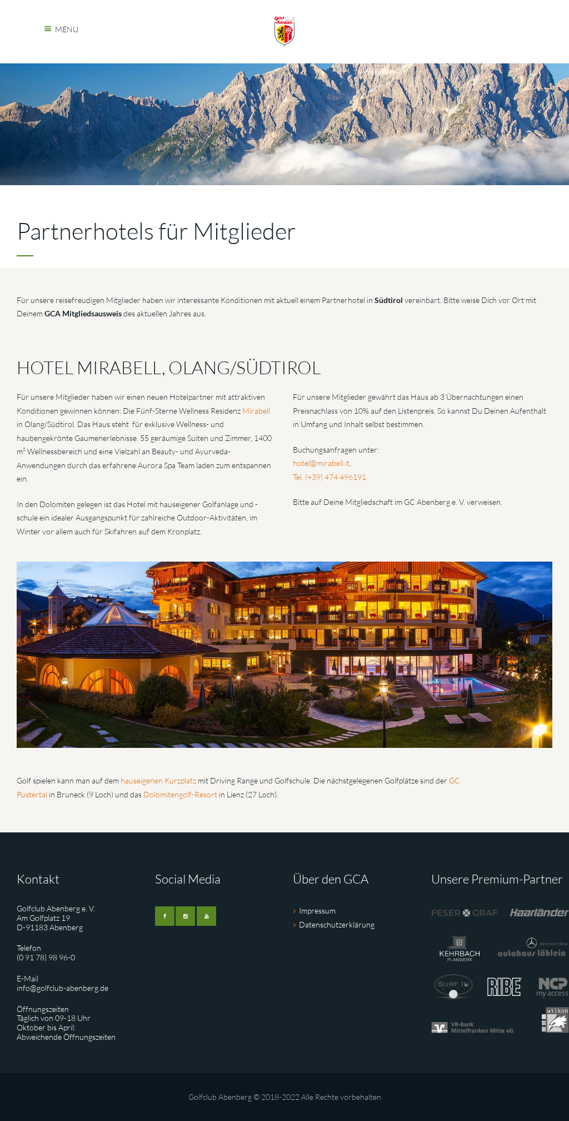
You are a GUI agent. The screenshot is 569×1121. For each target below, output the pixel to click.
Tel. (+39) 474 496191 (329, 477)
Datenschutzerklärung (337, 924)
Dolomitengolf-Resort (180, 794)
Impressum (317, 910)
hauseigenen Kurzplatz (158, 780)
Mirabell (256, 410)
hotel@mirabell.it (321, 463)
